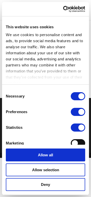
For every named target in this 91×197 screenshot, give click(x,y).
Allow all (45, 155)
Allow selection (45, 170)
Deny (45, 184)
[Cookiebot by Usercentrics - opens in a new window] (64, 9)
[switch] (78, 112)
